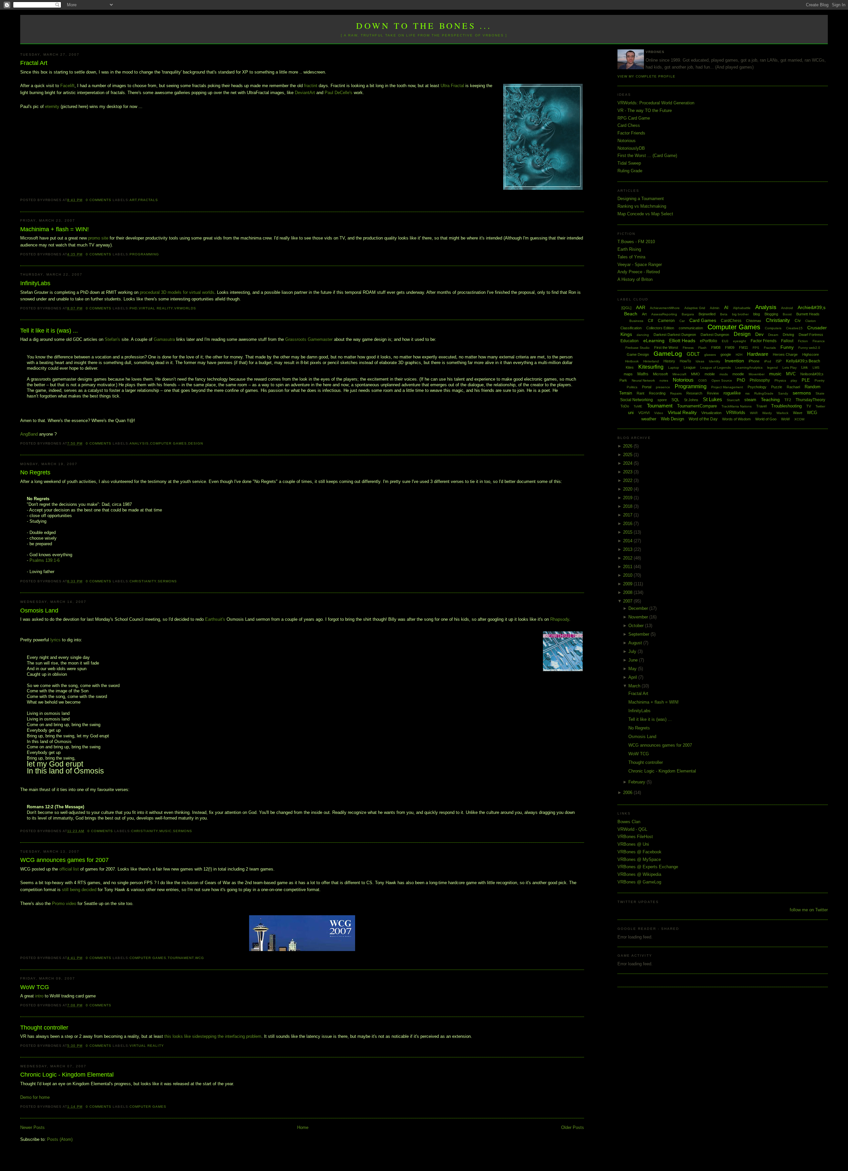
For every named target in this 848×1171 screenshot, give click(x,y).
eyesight (739, 341)
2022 (628, 480)
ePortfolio (708, 341)
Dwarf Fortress (811, 335)
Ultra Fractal (452, 85)
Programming (144, 254)
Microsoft (660, 374)
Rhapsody (559, 619)
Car (682, 321)
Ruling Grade (629, 170)
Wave (797, 413)
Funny (787, 347)
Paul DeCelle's (338, 92)
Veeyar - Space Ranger (639, 264)
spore (662, 400)
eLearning (653, 340)
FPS (756, 347)
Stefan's (112, 339)
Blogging (771, 314)
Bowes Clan (628, 821)
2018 (628, 506)
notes (664, 380)
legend (772, 367)
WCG (199, 958)
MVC (791, 373)
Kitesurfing (650, 367)
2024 (628, 463)
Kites (630, 367)
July (633, 651)
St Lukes (712, 399)
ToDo (624, 406)
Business (636, 321)
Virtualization (711, 413)
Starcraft (733, 400)
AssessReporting (664, 314)
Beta (723, 314)
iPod (767, 361)
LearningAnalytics (749, 367)
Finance (819, 341)
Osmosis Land (39, 610)
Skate (820, 393)
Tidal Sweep (629, 163)
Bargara (688, 314)
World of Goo (765, 419)
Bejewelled (707, 314)
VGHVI (644, 413)
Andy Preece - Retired (638, 271)
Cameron (666, 320)
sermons (167, 581)
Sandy (783, 393)
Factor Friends (631, 133)
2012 (628, 558)
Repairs (676, 393)
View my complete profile (646, 76)
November (638, 616)
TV (808, 406)
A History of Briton (635, 279)
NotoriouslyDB (631, 148)
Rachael (793, 387)
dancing (643, 335)
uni (631, 412)
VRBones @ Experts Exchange (647, 866)
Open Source (722, 380)
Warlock (782, 413)
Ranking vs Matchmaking (641, 206)
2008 (628, 592)
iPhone (754, 361)
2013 (628, 549)
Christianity (143, 581)
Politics (632, 387)
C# (650, 320)
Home (302, 1127)
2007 (628, 601)
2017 (628, 514)
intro (39, 995)
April (633, 677)
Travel (761, 406)
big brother (740, 314)
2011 (628, 566)
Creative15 (794, 328)
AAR (640, 307)
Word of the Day (703, 419)
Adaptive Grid (694, 308)
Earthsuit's (215, 619)
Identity (714, 361)
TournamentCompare (697, 405)
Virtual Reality (156, 308)
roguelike (732, 393)
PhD (133, 308)
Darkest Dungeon (715, 335)
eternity (52, 106)
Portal (646, 387)
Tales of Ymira (631, 256)
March (635, 685)
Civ (798, 320)
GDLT (693, 354)
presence (663, 387)
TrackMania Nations (736, 406)
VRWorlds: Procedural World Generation (655, 102)
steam (750, 399)
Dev (759, 334)
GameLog (668, 353)
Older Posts (572, 1127)
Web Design (672, 418)
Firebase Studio (637, 347)
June (633, 660)
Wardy (767, 413)
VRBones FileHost (635, 836)
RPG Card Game (633, 118)
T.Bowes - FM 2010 (636, 241)
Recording (657, 393)
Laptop (673, 367)
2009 (628, 583)
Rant (640, 393)
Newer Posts (32, 1127)
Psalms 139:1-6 (44, 560)
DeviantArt (305, 92)
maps (628, 374)
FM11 (743, 347)
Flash (702, 347)
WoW (785, 419)
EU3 (725, 341)
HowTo (685, 361)
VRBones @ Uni (633, 844)
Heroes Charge (785, 354)
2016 (628, 523)
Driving (788, 335)
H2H (739, 354)
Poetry (819, 380)
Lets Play (789, 367)
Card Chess (628, 125)
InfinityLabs (35, 283)
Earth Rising (629, 249)
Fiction (803, 341)
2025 (628, 454)
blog (756, 314)
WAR (754, 413)
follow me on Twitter (809, 909)
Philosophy (760, 380)
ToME (638, 406)
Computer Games (168, 443)
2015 (628, 532)
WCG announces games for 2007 (64, 860)
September (639, 634)
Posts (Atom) (60, 1139)
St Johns (691, 400)
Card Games (702, 320)
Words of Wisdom (736, 419)
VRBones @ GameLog (639, 881)
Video (658, 413)
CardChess (731, 320)
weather (648, 418)
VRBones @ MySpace (639, 859)
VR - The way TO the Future (644, 110)
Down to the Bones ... (424, 25)
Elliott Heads (682, 340)
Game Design (638, 354)
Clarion (810, 321)
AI (726, 307)
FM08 (715, 347)
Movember (757, 374)
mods (723, 374)
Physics (780, 380)
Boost (787, 314)
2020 (628, 489)
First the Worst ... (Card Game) (647, 155)
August (635, 642)
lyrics (55, 639)
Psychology (757, 387)
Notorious (626, 140)
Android (787, 308)
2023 (628, 471)
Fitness (688, 347)
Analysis (139, 443)
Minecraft (679, 374)
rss (747, 393)
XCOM (799, 419)
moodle (738, 374)
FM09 (729, 347)
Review (713, 393)
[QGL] (626, 308)
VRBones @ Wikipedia (639, 874)
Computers (773, 328)
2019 (628, 497)
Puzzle (776, 387)
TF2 (787, 400)
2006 (628, 792)
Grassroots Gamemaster (309, 339)
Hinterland (651, 361)
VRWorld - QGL (632, 829)
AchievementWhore (665, 308)
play (794, 380)
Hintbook (632, 361)
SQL (675, 400)
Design (195, 443)
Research (694, 393)
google (725, 354)
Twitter (820, 406)
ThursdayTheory (810, 400)
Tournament (181, 958)
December (638, 608)
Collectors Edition (660, 328)
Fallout (787, 341)
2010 (628, 575)
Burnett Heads (808, 314)
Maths (642, 374)
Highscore (810, 354)
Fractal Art (33, 63)
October (636, 625)
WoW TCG (34, 987)
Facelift (67, 85)
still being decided (79, 889)
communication (691, 328)
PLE (806, 380)
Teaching (770, 399)
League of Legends (715, 367)
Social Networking (636, 400)
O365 (702, 380)
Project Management (727, 387)
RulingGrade (763, 393)
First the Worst (666, 347)
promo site (99, 238)
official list (69, 869)
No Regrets (35, 472)
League (690, 367)
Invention (734, 360)
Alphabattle (742, 308)
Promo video (64, 903)
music (165, 831)
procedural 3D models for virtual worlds (177, 292)
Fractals (148, 200)
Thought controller (44, 1027)
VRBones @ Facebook (639, 851)
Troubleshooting (786, 405)
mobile (710, 374)
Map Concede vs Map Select (645, 213)
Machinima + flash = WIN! (54, 229)
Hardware (757, 354)
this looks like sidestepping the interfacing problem (212, 1036)
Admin (714, 308)
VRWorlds (185, 308)
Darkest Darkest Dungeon (675, 335)
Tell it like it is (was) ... (49, 330)
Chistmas (753, 321)
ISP (778, 361)
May (633, 668)
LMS (816, 367)
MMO (695, 374)
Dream (773, 335)
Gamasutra (164, 339)
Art (133, 200)
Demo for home (35, 1097)
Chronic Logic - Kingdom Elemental (67, 1074)
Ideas (700, 361)
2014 (628, 540)
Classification (631, 328)
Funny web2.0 (809, 347)
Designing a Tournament (640, 198)
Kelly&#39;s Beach (803, 361)
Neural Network (643, 380)
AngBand (29, 434)
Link (804, 367)
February (637, 781)
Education (629, 341)
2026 (628, 446)
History (669, 361)
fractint (310, 85)
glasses (710, 354)
